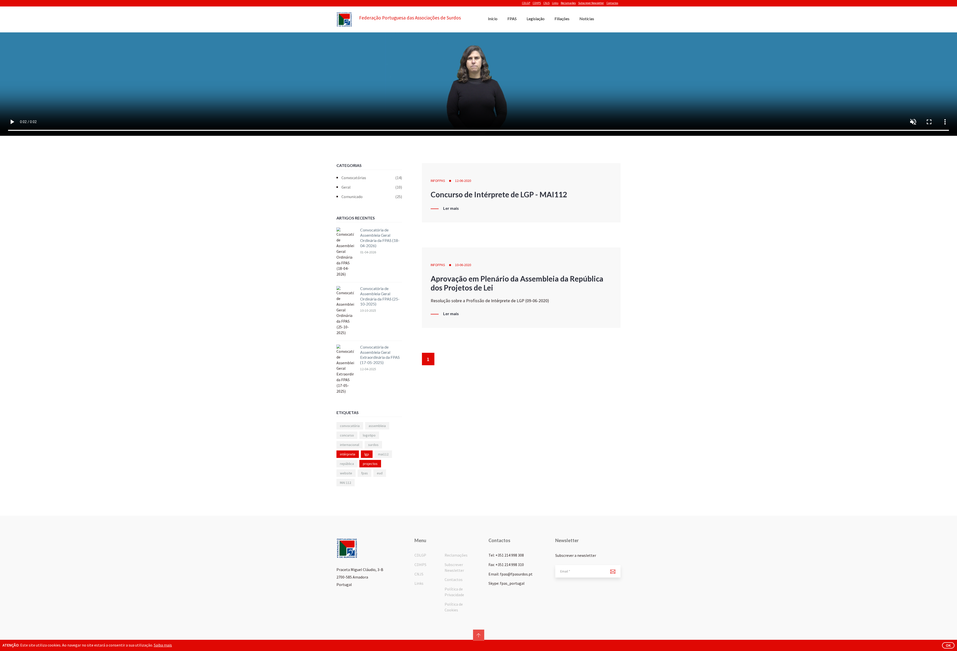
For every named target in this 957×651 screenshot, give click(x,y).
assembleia (377, 426)
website (346, 473)
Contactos (612, 3)
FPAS (512, 18)
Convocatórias (371, 177)
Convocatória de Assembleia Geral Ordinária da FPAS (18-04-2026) (379, 237)
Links (555, 3)
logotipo (369, 435)
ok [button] (948, 645)
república (347, 463)
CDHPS (537, 3)
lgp (366, 454)
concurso (347, 435)
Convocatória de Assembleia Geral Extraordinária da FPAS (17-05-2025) (380, 355)
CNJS (546, 3)
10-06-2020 (463, 265)
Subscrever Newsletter (591, 3)
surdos (373, 444)
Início (492, 18)
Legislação (536, 18)
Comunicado (371, 196)
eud (380, 473)
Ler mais (451, 208)
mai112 (383, 454)
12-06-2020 (463, 180)
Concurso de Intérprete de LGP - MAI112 (499, 194)
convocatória (350, 426)
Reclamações (568, 3)
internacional (349, 444)
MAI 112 (345, 482)
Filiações (562, 18)
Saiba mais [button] (163, 645)
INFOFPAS (438, 180)
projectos (370, 463)
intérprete (347, 454)
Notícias (586, 18)
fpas (364, 473)
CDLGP (526, 3)
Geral (371, 187)
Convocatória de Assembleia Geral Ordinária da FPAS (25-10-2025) (379, 296)
